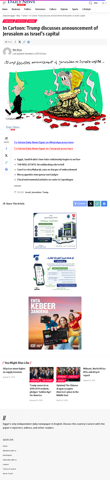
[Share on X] (20, 42)
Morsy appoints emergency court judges (37, 174)
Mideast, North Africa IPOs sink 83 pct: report (94, 372)
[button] (5, 3)
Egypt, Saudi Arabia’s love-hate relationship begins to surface (48, 159)
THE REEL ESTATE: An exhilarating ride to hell (40, 164)
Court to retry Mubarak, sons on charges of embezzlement (47, 169)
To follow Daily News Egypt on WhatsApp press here (44, 142)
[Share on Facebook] (15, 42)
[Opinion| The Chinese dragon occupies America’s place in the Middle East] (68, 374)
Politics (21, 21)
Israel (28, 192)
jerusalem (36, 192)
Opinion (62, 377)
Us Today (47, 380)
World (32, 21)
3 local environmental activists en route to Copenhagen (45, 179)
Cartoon (9, 21)
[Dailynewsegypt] (21, 3)
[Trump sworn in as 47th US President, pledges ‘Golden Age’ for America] (42, 374)
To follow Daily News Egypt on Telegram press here (43, 148)
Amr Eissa (17, 49)
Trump (45, 192)
